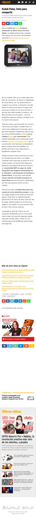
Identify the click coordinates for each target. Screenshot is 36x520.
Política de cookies (27, 508)
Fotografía (5, 294)
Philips (24, 134)
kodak (4, 296)
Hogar (22, 294)
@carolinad (16, 20)
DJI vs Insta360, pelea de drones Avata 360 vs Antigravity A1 (23, 456)
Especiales (25, 507)
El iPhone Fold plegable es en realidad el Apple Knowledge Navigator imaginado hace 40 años (13, 397)
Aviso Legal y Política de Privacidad (18, 507)
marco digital (11, 296)
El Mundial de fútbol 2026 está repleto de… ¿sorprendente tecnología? (23, 489)
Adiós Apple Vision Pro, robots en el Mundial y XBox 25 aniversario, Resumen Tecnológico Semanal (23, 481)
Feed (6, 507)
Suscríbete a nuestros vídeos (14, 339)
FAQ (18, 507)
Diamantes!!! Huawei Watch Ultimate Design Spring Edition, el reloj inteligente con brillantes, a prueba (23, 473)
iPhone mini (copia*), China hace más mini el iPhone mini (23, 464)
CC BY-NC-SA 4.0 (18, 512)
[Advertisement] (18, 82)
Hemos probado (14, 294)
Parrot (11, 136)
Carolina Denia (8, 20)
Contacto (12, 507)
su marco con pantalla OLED (18, 141)
